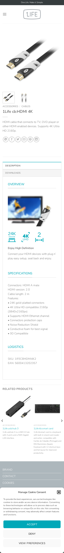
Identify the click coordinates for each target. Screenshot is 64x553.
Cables (26, 106)
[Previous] (8, 60)
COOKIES (8, 483)
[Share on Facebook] (12, 139)
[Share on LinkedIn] (36, 139)
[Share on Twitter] (18, 139)
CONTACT (9, 476)
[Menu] (5, 14)
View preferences (32, 543)
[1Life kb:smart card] (47, 409)
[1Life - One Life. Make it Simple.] (32, 14)
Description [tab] (12, 165)
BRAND (7, 470)
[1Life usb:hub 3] (16, 409)
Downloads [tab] (12, 172)
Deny (32, 534)
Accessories (10, 106)
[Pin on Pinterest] (30, 139)
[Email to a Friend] (24, 139)
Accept (32, 524)
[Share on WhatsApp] (6, 139)
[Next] (56, 60)
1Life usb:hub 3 (10, 428)
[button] (59, 492)
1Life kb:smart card (43, 428)
